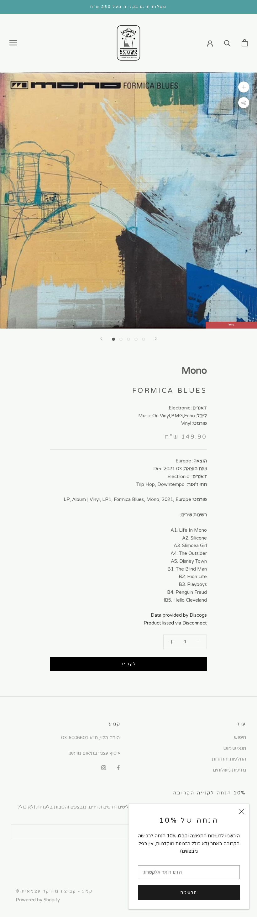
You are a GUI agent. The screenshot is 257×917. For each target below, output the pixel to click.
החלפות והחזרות (229, 759)
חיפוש (240, 737)
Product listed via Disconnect (175, 623)
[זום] (243, 87)
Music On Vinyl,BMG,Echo (166, 416)
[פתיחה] (245, 42)
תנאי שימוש (234, 748)
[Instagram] (103, 767)
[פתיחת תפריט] (13, 42)
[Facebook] (118, 767)
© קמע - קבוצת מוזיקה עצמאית (54, 891)
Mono (194, 371)
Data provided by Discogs (179, 615)
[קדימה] (156, 338)
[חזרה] (101, 338)
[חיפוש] (227, 43)
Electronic (179, 408)
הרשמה (189, 892)
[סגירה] (241, 811)
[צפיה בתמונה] (113, 339)
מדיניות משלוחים (229, 770)
